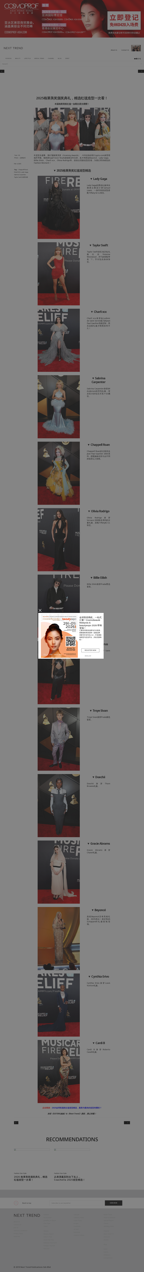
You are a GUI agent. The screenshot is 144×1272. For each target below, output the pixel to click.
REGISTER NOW (90, 650)
